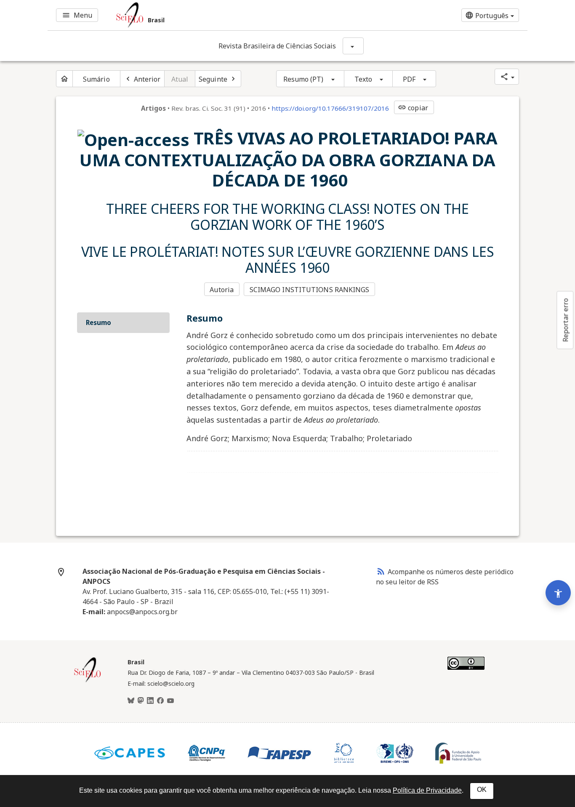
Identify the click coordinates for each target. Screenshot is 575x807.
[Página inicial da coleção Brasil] (87, 681)
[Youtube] (170, 701)
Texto (363, 79)
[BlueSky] (131, 701)
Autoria (222, 289)
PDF (409, 79)
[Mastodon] (141, 701)
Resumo (98, 322)
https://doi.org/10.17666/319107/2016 (330, 108)
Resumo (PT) (303, 79)
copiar (413, 107)
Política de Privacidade (427, 790)
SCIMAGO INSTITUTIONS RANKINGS (310, 289)
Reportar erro (565, 320)
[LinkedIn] (150, 701)
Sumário (96, 79)
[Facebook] (160, 701)
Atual (180, 79)
